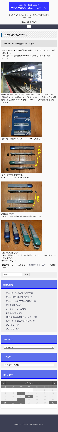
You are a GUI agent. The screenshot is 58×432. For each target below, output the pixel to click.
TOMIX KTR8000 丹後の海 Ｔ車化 (19, 44)
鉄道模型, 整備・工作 (37, 265)
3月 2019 (29, 383)
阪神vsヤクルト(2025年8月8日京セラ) (21, 301)
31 (53, 403)
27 (21, 403)
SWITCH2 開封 (12, 325)
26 (13, 403)
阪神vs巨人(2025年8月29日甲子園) (19, 293)
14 (29, 396)
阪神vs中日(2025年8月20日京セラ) (19, 297)
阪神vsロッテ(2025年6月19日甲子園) (20, 321)
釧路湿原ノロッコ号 (14, 313)
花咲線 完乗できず (13, 305)
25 (5, 403)
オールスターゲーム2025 (16, 309)
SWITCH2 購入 (12, 329)
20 (21, 400)
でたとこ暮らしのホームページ (22, 12)
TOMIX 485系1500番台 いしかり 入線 (21, 317)
